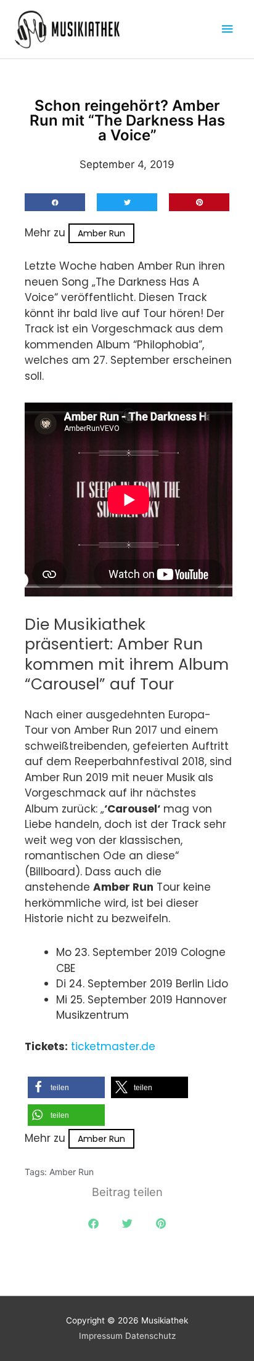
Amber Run (101, 233)
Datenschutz (150, 1336)
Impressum (101, 1336)
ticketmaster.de (113, 1046)
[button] (55, 202)
